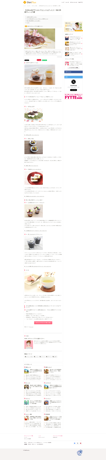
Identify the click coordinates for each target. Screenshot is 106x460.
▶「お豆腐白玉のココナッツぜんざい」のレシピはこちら (35, 230)
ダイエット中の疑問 (27, 438)
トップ (63, 2)
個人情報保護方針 (40, 444)
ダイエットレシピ (73, 2)
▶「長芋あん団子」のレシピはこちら (31, 134)
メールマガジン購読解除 (47, 442)
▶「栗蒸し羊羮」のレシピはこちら (31, 165)
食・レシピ (31, 326)
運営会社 (29, 444)
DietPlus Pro (55, 437)
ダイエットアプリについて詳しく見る (43, 322)
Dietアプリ (81, 2)
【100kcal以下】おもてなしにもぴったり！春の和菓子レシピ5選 (49, 5)
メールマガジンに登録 (73, 67)
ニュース (67, 2)
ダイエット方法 (34, 5)
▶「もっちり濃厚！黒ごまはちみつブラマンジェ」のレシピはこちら (37, 266)
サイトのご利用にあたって (37, 442)
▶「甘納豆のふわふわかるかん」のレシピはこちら (34, 196)
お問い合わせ (30, 442)
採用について (34, 444)
